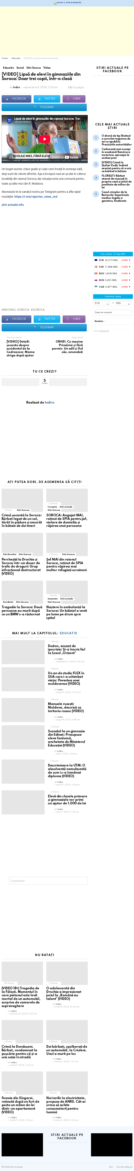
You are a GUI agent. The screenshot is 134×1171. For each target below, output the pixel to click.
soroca (38, 310)
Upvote (20, 382)
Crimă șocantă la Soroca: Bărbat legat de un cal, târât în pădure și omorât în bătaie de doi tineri (22, 521)
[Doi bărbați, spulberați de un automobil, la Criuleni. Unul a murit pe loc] (67, 1031)
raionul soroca (16, 310)
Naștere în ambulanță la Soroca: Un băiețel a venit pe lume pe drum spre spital (66, 613)
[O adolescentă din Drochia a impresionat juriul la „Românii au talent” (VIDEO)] (67, 973)
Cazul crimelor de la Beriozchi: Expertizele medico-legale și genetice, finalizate (115, 196)
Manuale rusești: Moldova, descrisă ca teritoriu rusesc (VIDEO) (66, 708)
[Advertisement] (67, 31)
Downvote (68, 382)
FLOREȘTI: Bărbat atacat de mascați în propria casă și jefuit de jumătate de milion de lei (117, 182)
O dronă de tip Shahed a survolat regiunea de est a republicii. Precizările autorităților (117, 140)
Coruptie (52, 507)
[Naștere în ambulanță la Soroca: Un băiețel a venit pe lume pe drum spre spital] (67, 592)
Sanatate (53, 599)
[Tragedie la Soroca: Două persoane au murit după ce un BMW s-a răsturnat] (22, 592)
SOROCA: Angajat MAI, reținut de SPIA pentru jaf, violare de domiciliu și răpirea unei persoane (66, 521)
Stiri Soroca (23, 510)
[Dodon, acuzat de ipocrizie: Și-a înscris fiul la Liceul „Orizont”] (23, 652)
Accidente (8, 602)
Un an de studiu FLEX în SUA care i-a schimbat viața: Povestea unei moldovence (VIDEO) (66, 679)
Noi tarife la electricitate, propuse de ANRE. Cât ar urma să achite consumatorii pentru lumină (66, 1105)
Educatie (68, 633)
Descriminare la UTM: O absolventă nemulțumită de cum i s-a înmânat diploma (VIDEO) (67, 771)
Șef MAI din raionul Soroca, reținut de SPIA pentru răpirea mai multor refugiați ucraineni (66, 565)
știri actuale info (13, 204)
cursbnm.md (104, 331)
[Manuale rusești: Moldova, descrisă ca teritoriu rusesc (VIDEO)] (23, 710)
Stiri (111, 1167)
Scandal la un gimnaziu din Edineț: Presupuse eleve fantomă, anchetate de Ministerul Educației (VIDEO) (66, 738)
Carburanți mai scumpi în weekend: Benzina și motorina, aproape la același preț (116, 153)
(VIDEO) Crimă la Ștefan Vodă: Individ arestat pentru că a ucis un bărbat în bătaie (116, 167)
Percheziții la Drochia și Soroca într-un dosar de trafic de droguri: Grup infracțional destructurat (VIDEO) (21, 566)
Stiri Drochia (9, 554)
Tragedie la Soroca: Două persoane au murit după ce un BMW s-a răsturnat (22, 611)
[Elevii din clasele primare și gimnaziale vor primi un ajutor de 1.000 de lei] (23, 802)
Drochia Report (124, 1167)
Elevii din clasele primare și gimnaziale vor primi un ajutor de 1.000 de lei (67, 800)
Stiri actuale (65, 507)
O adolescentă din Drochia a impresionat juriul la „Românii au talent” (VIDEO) (63, 994)
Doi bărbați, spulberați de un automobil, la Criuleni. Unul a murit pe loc (66, 1050)
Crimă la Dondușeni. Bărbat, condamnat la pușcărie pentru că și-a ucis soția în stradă (19, 1052)
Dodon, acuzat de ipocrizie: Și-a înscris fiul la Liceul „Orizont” (66, 650)
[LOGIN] (130, 3)
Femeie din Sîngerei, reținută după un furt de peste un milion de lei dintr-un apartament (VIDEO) (20, 1105)
